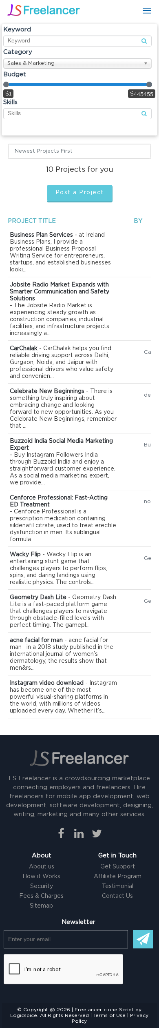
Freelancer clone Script (104, 1009)
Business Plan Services (41, 235)
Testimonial (117, 886)
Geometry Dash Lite (38, 597)
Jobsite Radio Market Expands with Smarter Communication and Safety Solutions (59, 292)
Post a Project (79, 192)
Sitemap (41, 906)
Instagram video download (47, 683)
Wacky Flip (25, 554)
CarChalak (24, 348)
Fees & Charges (41, 896)
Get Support (117, 867)
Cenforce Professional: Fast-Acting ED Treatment (59, 501)
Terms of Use (109, 1015)
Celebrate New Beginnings (47, 391)
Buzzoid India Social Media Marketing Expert (61, 444)
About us (41, 867)
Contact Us (117, 896)
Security (41, 886)
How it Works (41, 876)
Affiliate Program (117, 876)
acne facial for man (36, 640)
